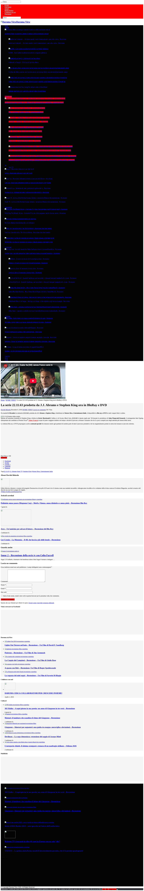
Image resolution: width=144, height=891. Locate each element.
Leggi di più (112, 889)
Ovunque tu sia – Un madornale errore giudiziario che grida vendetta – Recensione (27, 192)
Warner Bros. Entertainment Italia (42, 471)
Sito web (3, 592)
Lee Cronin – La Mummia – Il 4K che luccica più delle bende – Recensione (28, 121)
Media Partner (9, 10)
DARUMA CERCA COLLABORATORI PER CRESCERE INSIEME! (33, 693)
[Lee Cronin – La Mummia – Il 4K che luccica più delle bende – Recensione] (29, 118)
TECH (6, 358)
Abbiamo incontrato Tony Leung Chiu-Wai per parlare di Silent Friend (27, 91)
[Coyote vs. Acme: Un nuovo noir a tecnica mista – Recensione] (26, 268)
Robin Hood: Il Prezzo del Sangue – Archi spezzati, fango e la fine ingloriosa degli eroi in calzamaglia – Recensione (39, 301)
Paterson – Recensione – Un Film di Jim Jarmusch (25, 653)
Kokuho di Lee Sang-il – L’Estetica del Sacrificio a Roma (23, 62)
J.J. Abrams (13, 471)
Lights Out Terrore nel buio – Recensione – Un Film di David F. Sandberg (34, 645)
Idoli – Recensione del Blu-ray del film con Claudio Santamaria (25, 131)
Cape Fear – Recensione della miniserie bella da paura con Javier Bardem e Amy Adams (28, 183)
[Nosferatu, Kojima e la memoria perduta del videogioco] (20, 219)
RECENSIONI (8, 247)
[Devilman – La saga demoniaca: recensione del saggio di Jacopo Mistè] (24, 347)
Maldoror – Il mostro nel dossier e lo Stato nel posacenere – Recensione (28, 263)
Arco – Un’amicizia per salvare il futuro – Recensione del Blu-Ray (26, 112)
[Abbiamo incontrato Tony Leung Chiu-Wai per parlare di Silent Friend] (28, 87)
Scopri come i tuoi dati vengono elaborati (41, 603)
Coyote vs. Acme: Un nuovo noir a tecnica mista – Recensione (25, 272)
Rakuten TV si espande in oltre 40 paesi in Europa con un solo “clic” (32, 841)
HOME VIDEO (8, 97)
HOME (6, 26)
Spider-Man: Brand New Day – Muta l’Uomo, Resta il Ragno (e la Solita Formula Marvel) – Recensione (36, 292)
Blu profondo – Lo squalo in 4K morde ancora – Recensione (25, 141)
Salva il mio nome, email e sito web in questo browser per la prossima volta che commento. (31, 596)
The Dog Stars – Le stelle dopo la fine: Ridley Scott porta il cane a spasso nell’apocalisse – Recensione (32, 253)
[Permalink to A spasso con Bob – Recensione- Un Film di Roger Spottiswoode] (17, 664)
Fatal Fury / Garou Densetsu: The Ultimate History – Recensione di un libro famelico (27, 232)
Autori (7, 9)
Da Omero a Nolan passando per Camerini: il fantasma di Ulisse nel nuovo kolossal (26, 34)
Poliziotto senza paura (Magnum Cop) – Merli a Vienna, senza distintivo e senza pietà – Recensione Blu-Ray (34, 102)
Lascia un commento (39, 410)
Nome (3, 585)
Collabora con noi (10, 12)
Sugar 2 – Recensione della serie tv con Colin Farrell (18, 173)
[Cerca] (1, 2)
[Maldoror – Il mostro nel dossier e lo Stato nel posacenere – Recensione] (29, 259)
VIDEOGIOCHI (8, 207)
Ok (104, 889)
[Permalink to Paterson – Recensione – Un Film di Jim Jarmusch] (16, 649)
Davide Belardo (6, 410)
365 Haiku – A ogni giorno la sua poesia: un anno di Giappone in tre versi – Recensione (28, 322)
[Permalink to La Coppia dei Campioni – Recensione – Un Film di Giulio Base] (19, 656)
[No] (117, 889)
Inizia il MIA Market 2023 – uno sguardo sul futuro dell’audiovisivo (32, 826)
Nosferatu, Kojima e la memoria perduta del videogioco (20, 223)
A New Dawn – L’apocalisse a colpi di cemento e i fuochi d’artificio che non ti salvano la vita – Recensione (37, 311)
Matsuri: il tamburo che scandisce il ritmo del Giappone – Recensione (23, 332)
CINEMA (7, 28)
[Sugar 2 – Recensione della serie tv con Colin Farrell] (19, 169)
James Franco (33, 420)
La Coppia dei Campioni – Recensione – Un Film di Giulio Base (30, 660)
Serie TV (11, 167)
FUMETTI (7, 356)
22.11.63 (6, 471)
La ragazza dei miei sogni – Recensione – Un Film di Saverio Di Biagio (33, 675)
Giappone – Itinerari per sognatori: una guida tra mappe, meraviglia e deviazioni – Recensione (30, 341)
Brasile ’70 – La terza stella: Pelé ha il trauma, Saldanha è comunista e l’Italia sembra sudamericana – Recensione (35, 202)
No (107, 889)
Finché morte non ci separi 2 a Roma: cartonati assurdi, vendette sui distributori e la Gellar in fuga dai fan (37, 81)
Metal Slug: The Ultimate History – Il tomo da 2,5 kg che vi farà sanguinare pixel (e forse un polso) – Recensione (35, 213)
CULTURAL (7, 316)
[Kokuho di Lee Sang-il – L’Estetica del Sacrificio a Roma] (24, 58)
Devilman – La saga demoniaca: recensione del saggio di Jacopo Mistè (23, 351)
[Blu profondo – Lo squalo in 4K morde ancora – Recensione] (25, 137)
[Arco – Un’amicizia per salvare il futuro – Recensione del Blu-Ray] (27, 108)
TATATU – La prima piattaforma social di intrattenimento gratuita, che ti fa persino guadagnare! (44, 851)
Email (3, 588)
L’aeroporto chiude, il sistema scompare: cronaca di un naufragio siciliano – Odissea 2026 (41, 746)
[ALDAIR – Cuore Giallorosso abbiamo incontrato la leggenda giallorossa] (28, 49)
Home (3, 400)
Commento (4, 581)
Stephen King (27, 471)
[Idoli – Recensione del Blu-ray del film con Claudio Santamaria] (26, 127)
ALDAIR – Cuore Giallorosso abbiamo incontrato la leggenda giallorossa (28, 53)
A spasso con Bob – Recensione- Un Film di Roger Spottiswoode (30, 668)
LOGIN (6, 360)
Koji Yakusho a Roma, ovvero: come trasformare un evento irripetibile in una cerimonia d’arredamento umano (38, 72)
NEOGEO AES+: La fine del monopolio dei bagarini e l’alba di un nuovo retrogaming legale (29, 242)
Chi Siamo (8, 7)
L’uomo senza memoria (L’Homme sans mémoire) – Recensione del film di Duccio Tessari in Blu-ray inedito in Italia (40, 150)
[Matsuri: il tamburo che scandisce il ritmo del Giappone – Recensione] (24, 328)
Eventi (7, 5)
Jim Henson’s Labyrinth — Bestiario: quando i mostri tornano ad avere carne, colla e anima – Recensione (37, 43)
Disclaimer (8, 14)
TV (5, 165)
